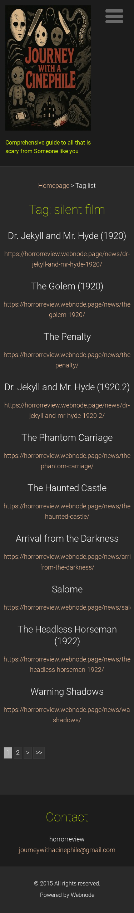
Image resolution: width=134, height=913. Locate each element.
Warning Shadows (67, 691)
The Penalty (67, 336)
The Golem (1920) (67, 286)
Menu (114, 16)
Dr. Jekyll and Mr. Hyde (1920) (67, 235)
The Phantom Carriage (67, 437)
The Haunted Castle (67, 488)
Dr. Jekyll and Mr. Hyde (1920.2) (67, 387)
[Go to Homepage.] (50, 69)
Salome (67, 589)
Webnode (82, 895)
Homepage (53, 185)
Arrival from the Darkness (67, 538)
